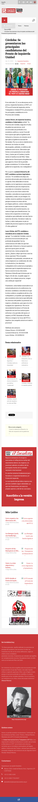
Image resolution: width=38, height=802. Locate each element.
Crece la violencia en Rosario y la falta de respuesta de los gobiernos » (19, 431)
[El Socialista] (19, 453)
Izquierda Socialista (23, 61)
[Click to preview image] (19, 82)
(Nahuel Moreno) (6, 680)
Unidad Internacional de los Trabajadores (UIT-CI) (17, 740)
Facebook (19, 2)
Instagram (23, 2)
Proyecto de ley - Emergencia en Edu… (12, 550)
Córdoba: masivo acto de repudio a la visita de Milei (12, 401)
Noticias (26, 25)
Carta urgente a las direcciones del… (11, 519)
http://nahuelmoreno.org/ (19, 719)
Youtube (31, 2)
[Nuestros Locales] (19, 621)
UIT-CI (34, 2)
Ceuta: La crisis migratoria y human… (10, 565)
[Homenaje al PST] (19, 593)
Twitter (27, 2)
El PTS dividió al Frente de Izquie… (11, 579)
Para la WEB (7, 29)
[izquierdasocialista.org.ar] (19, 10)
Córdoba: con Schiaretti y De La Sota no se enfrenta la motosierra (27, 361)
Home (19, 25)
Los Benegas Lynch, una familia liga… (12, 534)
